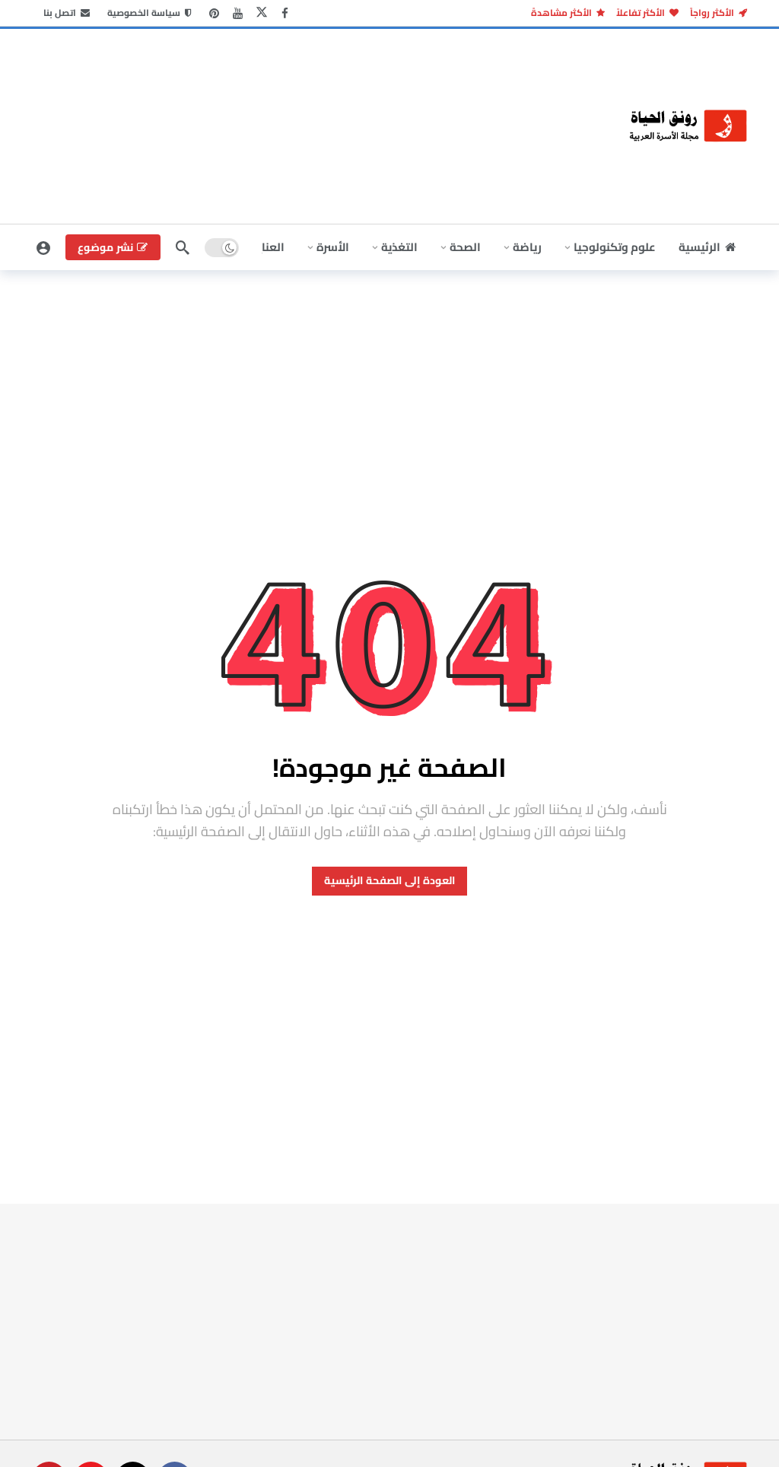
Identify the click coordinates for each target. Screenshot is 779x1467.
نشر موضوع (105, 247)
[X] (261, 13)
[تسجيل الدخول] (43, 247)
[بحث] (182, 247)
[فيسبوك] (284, 13)
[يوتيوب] (237, 13)
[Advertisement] (146, 124)
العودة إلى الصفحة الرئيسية (389, 880)
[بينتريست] (214, 13)
